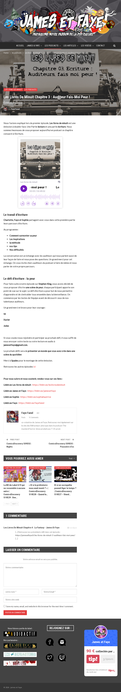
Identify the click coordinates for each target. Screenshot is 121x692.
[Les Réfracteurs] (20, 654)
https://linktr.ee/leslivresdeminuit (48, 384)
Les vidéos (86, 45)
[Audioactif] (20, 634)
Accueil (20, 45)
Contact (100, 45)
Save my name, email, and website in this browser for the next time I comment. (39, 606)
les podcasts (52, 45)
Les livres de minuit (13, 90)
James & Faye (33, 45)
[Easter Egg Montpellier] (20, 646)
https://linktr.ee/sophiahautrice (36, 397)
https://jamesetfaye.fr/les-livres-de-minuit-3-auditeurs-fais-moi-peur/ (45, 535)
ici (34, 366)
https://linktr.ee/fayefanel (31, 403)
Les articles (69, 45)
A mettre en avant (13, 468)
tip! (93, 659)
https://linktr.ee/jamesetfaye (42, 390)
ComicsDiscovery (37, 468)
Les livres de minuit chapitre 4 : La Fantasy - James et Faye (31, 527)
